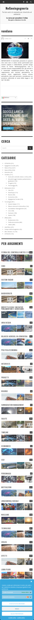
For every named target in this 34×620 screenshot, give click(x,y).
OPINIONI (7, 163)
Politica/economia (13, 222)
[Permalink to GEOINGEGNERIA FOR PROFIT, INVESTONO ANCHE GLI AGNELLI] (28, 451)
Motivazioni (8, 188)
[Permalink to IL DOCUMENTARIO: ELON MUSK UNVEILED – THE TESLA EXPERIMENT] (28, 575)
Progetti (10, 183)
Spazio (10, 215)
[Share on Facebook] (25, 38)
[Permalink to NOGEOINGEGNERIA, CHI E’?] (9, 369)
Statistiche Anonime (17, 604)
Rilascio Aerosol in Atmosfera (16, 206)
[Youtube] (27, 2)
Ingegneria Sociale (10, 166)
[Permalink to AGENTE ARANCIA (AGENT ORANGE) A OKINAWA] (9, 424)
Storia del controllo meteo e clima (18, 177)
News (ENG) (8, 170)
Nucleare (10, 213)
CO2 (9, 211)
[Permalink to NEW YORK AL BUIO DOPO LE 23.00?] (20, 451)
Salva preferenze (17, 614)
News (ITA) (8, 168)
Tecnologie (8, 202)
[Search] (3, 2)
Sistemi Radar (12, 204)
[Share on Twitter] (28, 38)
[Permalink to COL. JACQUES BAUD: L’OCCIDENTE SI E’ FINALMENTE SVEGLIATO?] (20, 369)
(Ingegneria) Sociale (14, 199)
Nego (17, 609)
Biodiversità (11, 220)
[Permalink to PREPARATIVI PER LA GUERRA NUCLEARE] (9, 520)
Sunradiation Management (16, 208)
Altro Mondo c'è (9, 232)
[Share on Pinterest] (31, 38)
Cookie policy (12, 618)
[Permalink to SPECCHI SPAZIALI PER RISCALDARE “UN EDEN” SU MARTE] (20, 534)
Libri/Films (8, 227)
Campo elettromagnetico (12, 229)
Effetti (6, 218)
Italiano (6, 97)
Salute (10, 224)
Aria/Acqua (11, 192)
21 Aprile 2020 (7, 39)
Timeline (7, 174)
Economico (11, 197)
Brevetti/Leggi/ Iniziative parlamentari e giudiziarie (12, 308)
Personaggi (11, 185)
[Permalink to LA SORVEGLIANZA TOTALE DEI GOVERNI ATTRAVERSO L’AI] (20, 506)
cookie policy (21, 618)
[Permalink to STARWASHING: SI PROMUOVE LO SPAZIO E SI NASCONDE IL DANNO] (28, 547)
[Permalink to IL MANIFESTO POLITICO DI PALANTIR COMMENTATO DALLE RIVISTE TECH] (28, 506)
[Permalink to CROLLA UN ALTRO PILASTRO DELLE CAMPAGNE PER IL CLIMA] (28, 465)
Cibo (9, 190)
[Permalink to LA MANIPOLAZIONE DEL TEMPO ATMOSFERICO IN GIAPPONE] (20, 258)
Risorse (10, 195)
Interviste (7, 172)
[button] (31, 581)
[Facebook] (23, 2)
